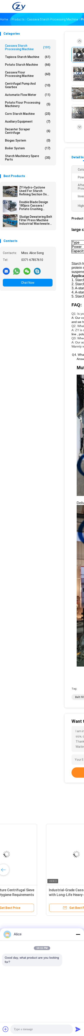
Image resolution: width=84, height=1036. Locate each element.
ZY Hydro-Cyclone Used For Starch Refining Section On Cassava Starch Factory (33, 191)
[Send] (78, 1029)
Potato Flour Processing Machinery (27, 104)
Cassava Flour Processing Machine (27, 74)
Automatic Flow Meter (27, 95)
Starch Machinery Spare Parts (27, 157)
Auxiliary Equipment (27, 121)
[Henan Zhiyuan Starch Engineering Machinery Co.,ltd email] (6, 271)
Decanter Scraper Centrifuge (27, 131)
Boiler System (27, 148)
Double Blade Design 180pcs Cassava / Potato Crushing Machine (33, 205)
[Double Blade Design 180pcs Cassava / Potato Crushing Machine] (10, 206)
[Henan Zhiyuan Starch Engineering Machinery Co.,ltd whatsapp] (16, 271)
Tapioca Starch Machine (27, 57)
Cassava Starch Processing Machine (27, 47)
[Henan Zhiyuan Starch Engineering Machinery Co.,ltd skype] (37, 271)
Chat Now (27, 282)
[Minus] (78, 934)
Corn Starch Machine (27, 113)
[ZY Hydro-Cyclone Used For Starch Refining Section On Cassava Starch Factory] (10, 191)
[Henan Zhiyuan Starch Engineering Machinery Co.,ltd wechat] (26, 271)
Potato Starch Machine (27, 64)
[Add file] (6, 1029)
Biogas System (27, 140)
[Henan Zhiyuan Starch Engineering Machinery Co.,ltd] (19, 6)
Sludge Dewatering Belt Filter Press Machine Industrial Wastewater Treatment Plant (35, 220)
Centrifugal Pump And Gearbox (27, 85)
